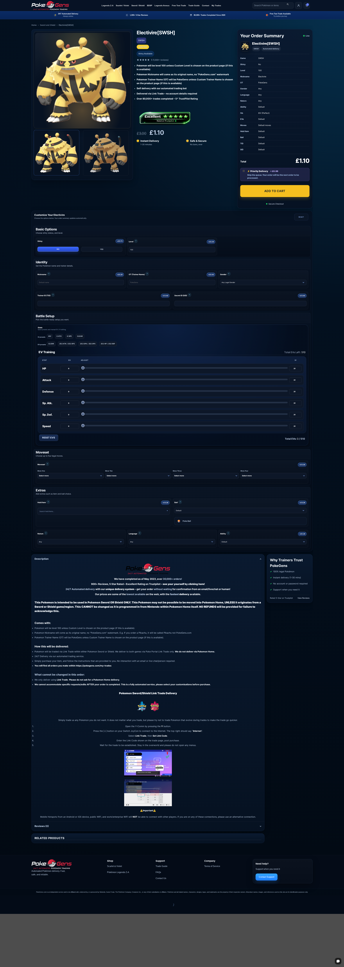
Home (34, 25)
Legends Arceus (162, 5)
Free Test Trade (179, 5)
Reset (301, 217)
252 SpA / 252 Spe (87, 344)
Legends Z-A (107, 5)
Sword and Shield (47, 25)
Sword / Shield (138, 5)
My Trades (216, 5)
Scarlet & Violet (114, 866)
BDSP (149, 5)
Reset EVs (48, 437)
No (58, 249)
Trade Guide (194, 5)
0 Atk (59, 336)
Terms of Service (212, 866)
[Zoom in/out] (2, 898)
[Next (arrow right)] (10, 909)
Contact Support (266, 877)
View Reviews (303, 598)
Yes (101, 249)
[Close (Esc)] (26, 898)
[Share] (18, 898)
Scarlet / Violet (122, 5)
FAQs (158, 872)
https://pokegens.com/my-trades (93, 665)
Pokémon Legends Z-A (118, 872)
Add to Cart (274, 191)
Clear (80, 336)
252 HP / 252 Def (108, 344)
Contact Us (161, 878)
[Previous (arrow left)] (2, 909)
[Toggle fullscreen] (10, 898)
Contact (205, 5)
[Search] (287, 4)
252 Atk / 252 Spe (67, 344)
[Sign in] (298, 5)
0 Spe (69, 336)
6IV (49, 336)
